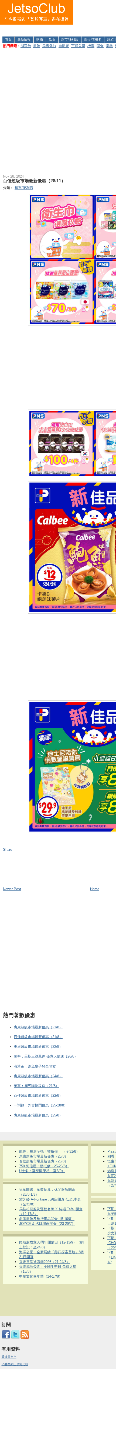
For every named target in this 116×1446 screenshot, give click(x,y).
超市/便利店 (69, 39)
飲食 (52, 39)
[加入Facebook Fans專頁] (6, 1337)
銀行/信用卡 (92, 39)
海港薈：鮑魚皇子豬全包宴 (35, 1066)
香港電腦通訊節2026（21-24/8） (44, 1262)
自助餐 (64, 46)
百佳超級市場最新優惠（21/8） (38, 1037)
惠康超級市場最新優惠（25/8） (38, 1115)
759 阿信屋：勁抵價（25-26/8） (44, 1166)
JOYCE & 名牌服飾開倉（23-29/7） (47, 1224)
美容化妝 (49, 46)
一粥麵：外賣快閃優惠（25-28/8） (40, 1105)
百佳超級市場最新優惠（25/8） (43, 1161)
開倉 (100, 46)
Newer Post (12, 889)
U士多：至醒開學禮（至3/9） (42, 1171)
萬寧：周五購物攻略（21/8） (36, 1086)
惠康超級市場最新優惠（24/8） (38, 1076)
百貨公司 (78, 46)
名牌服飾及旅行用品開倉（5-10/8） (46, 1219)
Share (7, 849)
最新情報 (24, 39)
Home (94, 889)
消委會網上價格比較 (15, 1364)
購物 (39, 39)
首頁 (8, 39)
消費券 (26, 46)
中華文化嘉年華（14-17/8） (40, 1276)
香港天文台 (9, 1356)
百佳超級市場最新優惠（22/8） (38, 1095)
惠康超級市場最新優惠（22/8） (38, 1047)
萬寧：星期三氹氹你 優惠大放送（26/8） (46, 1056)
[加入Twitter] (15, 1337)
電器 (109, 46)
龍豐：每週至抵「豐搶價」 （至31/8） (49, 1151)
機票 (90, 46)
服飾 (36, 46)
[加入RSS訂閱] (25, 1337)
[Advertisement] (95, 17)
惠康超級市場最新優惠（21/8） (38, 1027)
